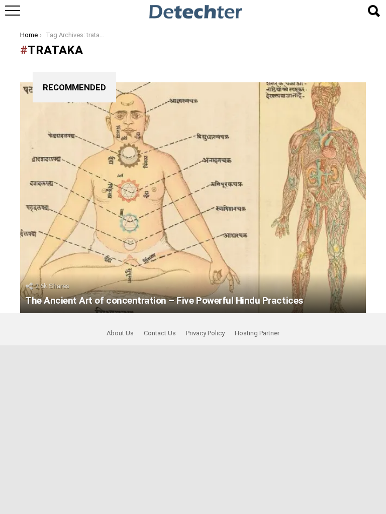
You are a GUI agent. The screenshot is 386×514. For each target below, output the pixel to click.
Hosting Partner (257, 333)
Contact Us (160, 333)
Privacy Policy (205, 333)
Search (373, 11)
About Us (120, 333)
